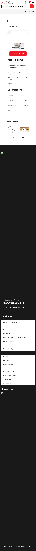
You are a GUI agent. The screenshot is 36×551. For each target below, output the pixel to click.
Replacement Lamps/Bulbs (15, 12)
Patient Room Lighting (9, 372)
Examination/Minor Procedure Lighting (14, 337)
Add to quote (18, 54)
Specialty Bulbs (7, 383)
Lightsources (7, 360)
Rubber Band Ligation (9, 375)
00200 (24, 137)
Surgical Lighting (8, 379)
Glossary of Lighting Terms (11, 345)
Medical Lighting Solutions (11, 349)
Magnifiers (6, 356)
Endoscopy (6, 333)
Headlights (6, 368)
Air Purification (7, 326)
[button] (25, 2)
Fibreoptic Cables (8, 341)
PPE (4, 330)
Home (3, 12)
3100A (12, 137)
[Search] (32, 6)
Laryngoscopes (8, 364)
